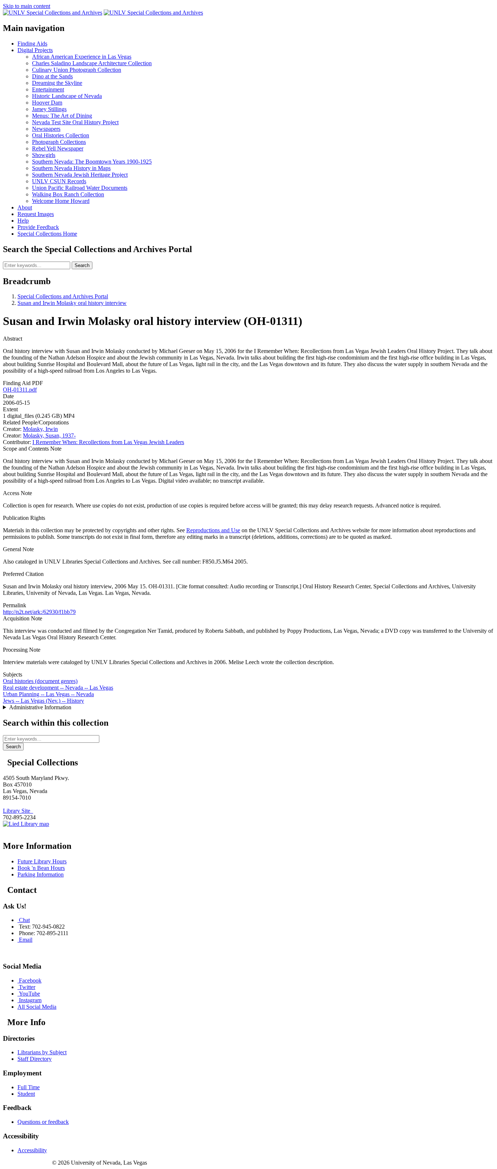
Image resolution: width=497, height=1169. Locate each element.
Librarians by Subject (42, 1052)
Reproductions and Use (213, 530)
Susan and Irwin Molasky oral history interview (72, 303)
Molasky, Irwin (40, 429)
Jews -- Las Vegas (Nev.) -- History (43, 701)
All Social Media (36, 1007)
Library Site (18, 811)
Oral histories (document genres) (40, 681)
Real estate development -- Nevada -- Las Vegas (58, 687)
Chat (24, 920)
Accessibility (32, 1150)
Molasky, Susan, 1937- (49, 435)
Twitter (27, 987)
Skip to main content (26, 6)
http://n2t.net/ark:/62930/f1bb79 (39, 612)
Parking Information (40, 874)
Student (26, 1094)
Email (25, 940)
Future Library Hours (42, 861)
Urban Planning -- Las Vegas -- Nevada (48, 694)
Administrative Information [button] (40, 707)
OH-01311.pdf (20, 390)
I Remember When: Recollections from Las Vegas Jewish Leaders (108, 442)
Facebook (30, 980)
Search (82, 265)
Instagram (30, 1000)
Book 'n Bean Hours (41, 868)
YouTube (29, 993)
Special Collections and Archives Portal (62, 296)
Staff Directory (34, 1059)
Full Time (28, 1087)
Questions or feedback (43, 1122)
